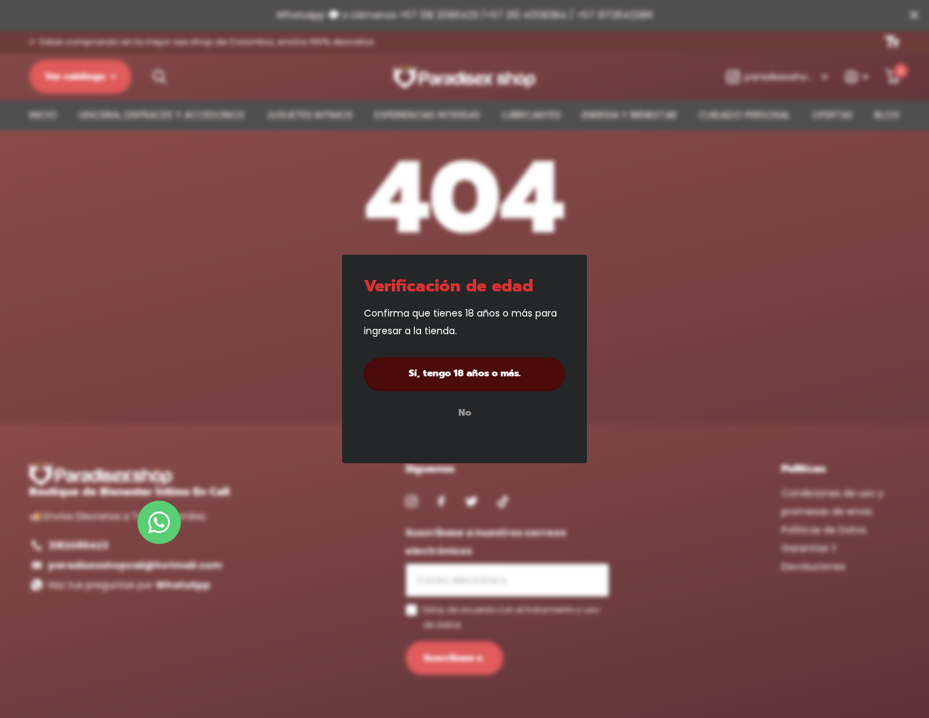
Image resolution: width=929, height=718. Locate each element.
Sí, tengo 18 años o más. (465, 373)
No (464, 414)
